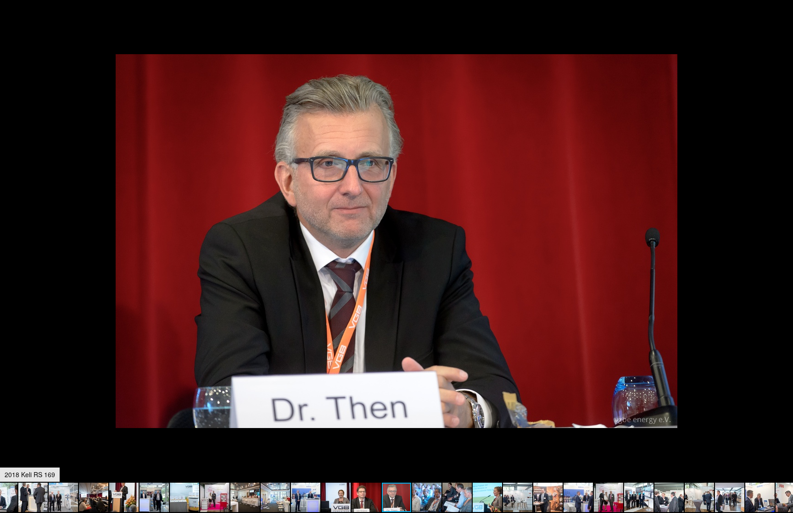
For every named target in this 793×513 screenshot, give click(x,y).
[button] (784, 24)
